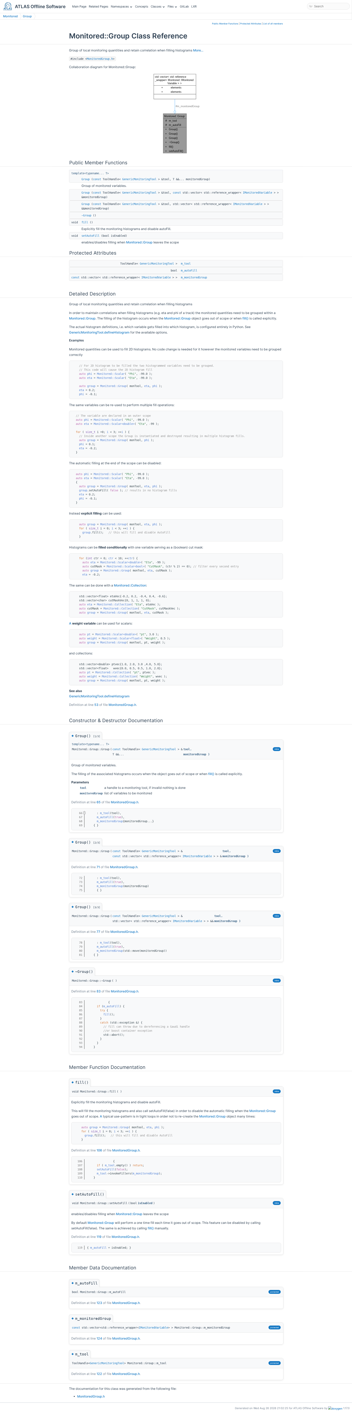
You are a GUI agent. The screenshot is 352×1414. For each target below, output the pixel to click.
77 (98, 932)
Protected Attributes (250, 23)
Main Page (79, 6)
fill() (245, 318)
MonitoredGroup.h (100, 58)
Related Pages (98, 6)
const (97, 179)
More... (198, 50)
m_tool (186, 263)
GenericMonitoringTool (139, 179)
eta (89, 377)
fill (84, 222)
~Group (86, 215)
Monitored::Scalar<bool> (125, 566)
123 (99, 1303)
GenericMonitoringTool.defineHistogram (99, 332)
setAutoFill (90, 235)
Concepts (141, 6)
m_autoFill (189, 270)
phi (89, 373)
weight (92, 638)
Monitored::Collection (130, 585)
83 (99, 991)
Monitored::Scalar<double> (114, 423)
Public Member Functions (225, 23)
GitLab (184, 6)
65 (99, 802)
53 (96, 705)
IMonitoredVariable (257, 192)
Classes (156, 6)
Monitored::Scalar (111, 373)
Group (27, 16)
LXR (194, 6)
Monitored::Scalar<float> (121, 638)
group (91, 386)
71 (98, 867)
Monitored (10, 16)
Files (171, 6)
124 (99, 1338)
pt (88, 634)
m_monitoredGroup (194, 277)
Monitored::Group (139, 242)
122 (99, 1374)
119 (99, 1237)
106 (99, 1150)
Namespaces (120, 6)
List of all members (273, 23)
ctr (110, 558)
